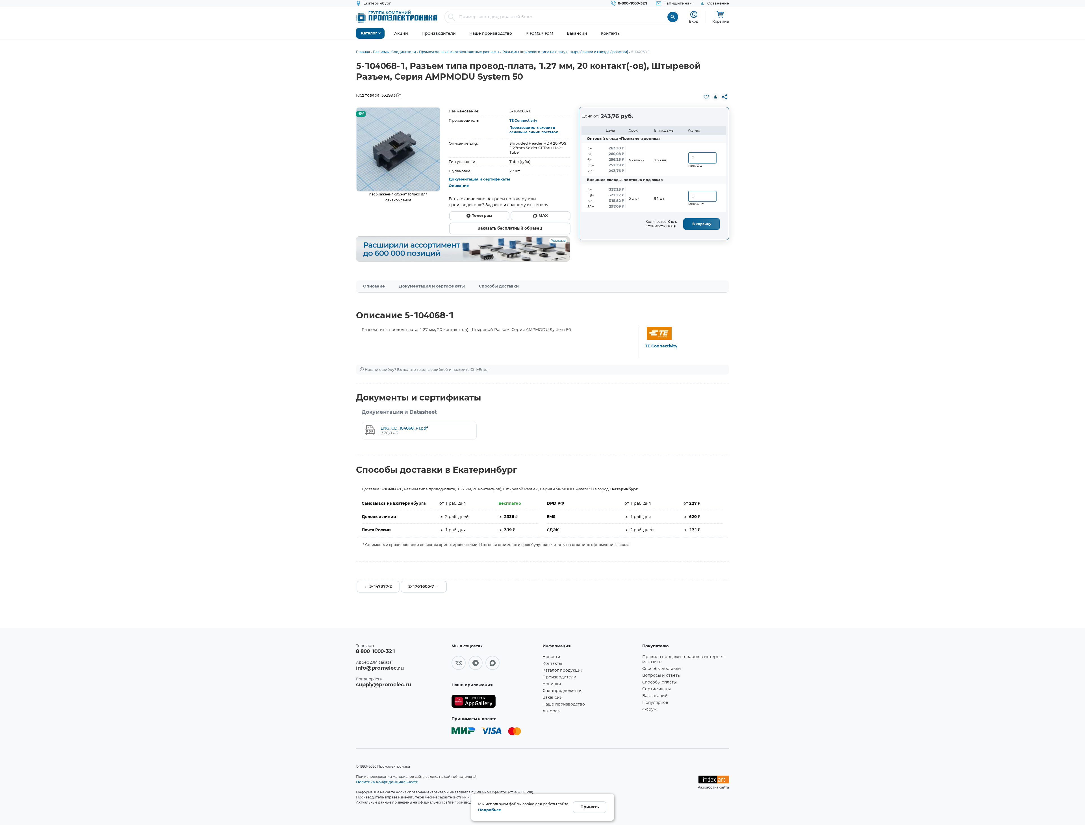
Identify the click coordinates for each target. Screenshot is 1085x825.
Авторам (551, 711)
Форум (649, 709)
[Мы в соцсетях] (459, 663)
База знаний (655, 696)
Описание (459, 186)
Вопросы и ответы (661, 676)
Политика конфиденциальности (387, 782)
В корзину (701, 224)
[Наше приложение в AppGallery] (495, 701)
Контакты (552, 664)
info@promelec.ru (380, 668)
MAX (543, 216)
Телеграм (482, 216)
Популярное (655, 703)
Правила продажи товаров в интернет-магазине (683, 659)
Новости (551, 657)
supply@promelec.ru (383, 684)
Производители (559, 677)
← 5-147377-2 (378, 587)
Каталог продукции (562, 670)
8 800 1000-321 (375, 651)
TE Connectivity (523, 120)
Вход (693, 21)
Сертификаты (656, 689)
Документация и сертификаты (479, 179)
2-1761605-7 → (423, 587)
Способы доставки (499, 286)
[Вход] (693, 14)
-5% (360, 114)
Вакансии (552, 698)
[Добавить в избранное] (706, 97)
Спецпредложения (562, 691)
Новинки (551, 684)
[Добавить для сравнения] (715, 97)
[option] (398, 149)
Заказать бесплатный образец (510, 228)
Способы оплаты (659, 682)
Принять (589, 807)
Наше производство (563, 704)
